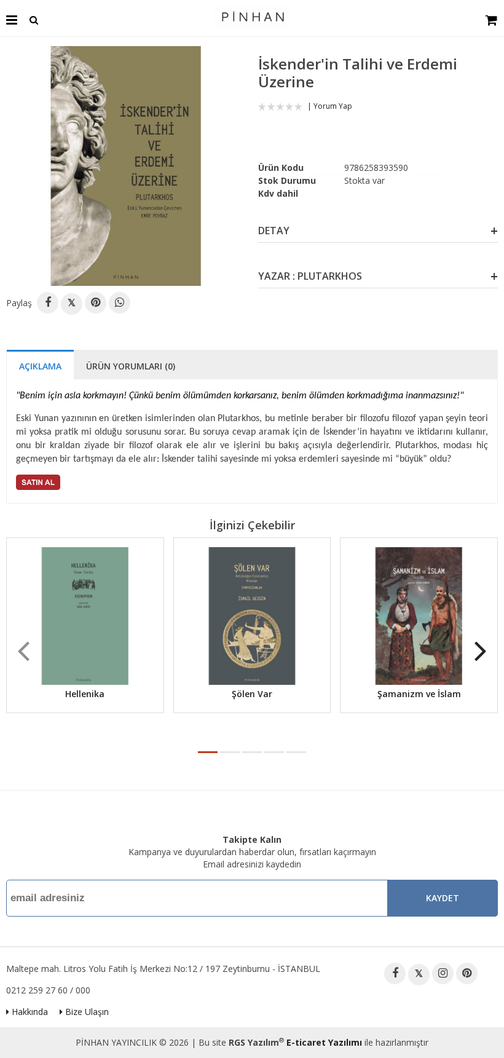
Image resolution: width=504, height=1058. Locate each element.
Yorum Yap (332, 106)
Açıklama (40, 366)
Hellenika (84, 694)
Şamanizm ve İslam (419, 694)
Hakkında (28, 1011)
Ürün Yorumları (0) (130, 366)
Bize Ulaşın (86, 1011)
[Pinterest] (95, 303)
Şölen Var (252, 694)
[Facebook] (47, 303)
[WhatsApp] (119, 303)
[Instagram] (443, 973)
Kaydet (442, 898)
